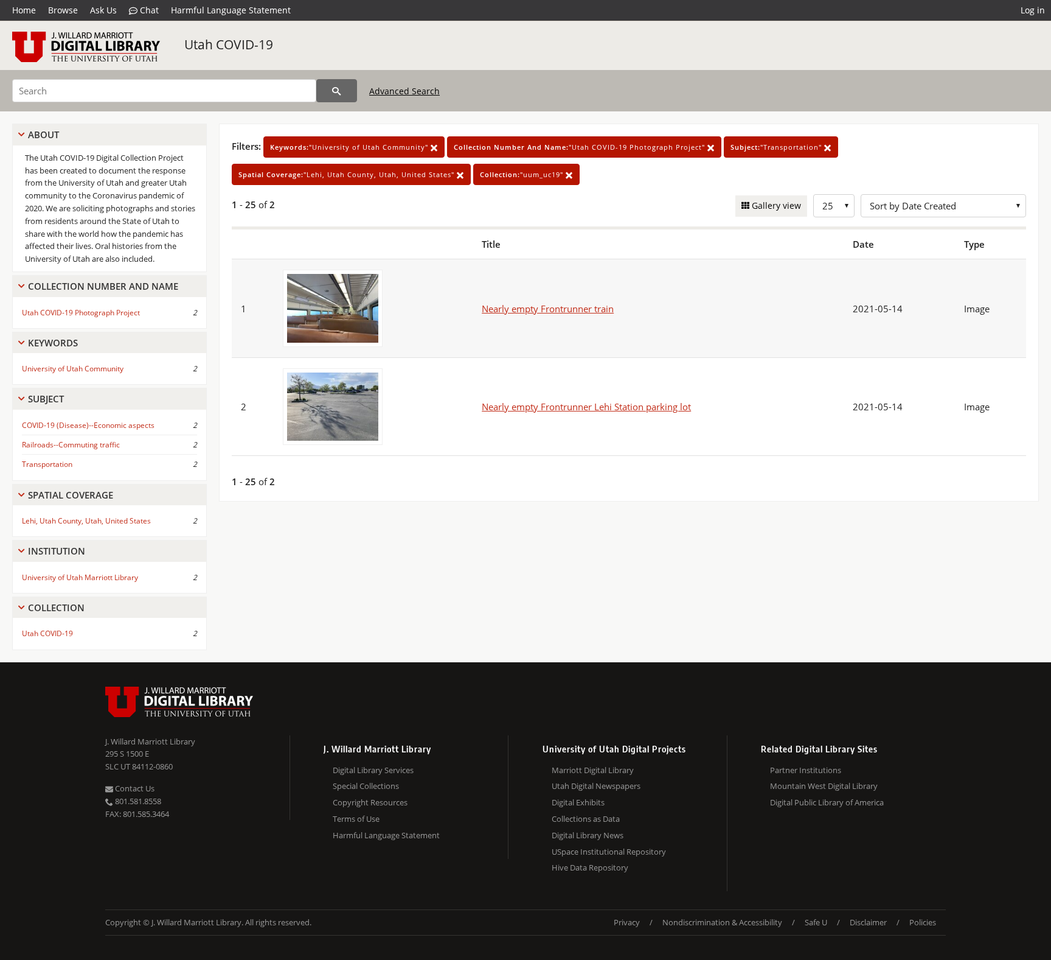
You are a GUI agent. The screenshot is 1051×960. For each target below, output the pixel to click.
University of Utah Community (72, 368)
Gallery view (775, 205)
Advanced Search (404, 91)
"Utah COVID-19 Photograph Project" (580, 147)
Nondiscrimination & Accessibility (722, 922)
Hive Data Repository (590, 867)
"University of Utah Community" (350, 147)
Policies (922, 922)
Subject (46, 399)
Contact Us (133, 788)
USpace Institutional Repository (609, 851)
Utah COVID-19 (228, 44)
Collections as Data (586, 818)
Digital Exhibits (578, 802)
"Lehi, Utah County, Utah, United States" (347, 174)
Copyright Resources (370, 802)
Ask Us (103, 10)
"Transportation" (777, 147)
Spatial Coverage (70, 495)
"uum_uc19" (523, 174)
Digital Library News (587, 835)
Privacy (627, 922)
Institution (56, 551)
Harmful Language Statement (231, 10)
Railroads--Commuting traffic (71, 445)
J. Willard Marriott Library (150, 741)
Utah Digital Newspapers (596, 785)
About (43, 134)
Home (24, 10)
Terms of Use (356, 818)
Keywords (53, 343)
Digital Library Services (373, 770)
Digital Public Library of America (827, 802)
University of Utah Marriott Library (80, 577)
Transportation (47, 464)
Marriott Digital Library (593, 770)
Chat (148, 10)
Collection (56, 607)
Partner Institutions (805, 770)
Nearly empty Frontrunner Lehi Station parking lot (586, 407)
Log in (1033, 10)
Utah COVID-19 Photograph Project (81, 312)
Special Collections (366, 785)
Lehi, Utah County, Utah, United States (86, 521)
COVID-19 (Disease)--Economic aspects (88, 425)
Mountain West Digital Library (824, 785)
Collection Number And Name (103, 286)
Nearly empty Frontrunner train (548, 309)
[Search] (336, 90)
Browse (63, 10)
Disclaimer (868, 922)
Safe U (816, 922)
